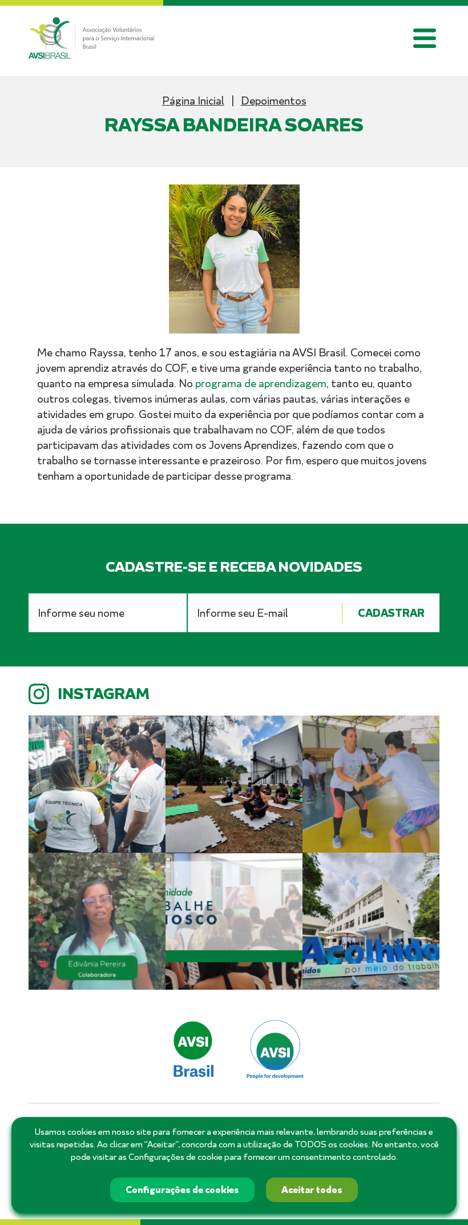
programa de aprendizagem (260, 383)
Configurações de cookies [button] (182, 1190)
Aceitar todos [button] (311, 1190)
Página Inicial (193, 100)
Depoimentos (273, 100)
